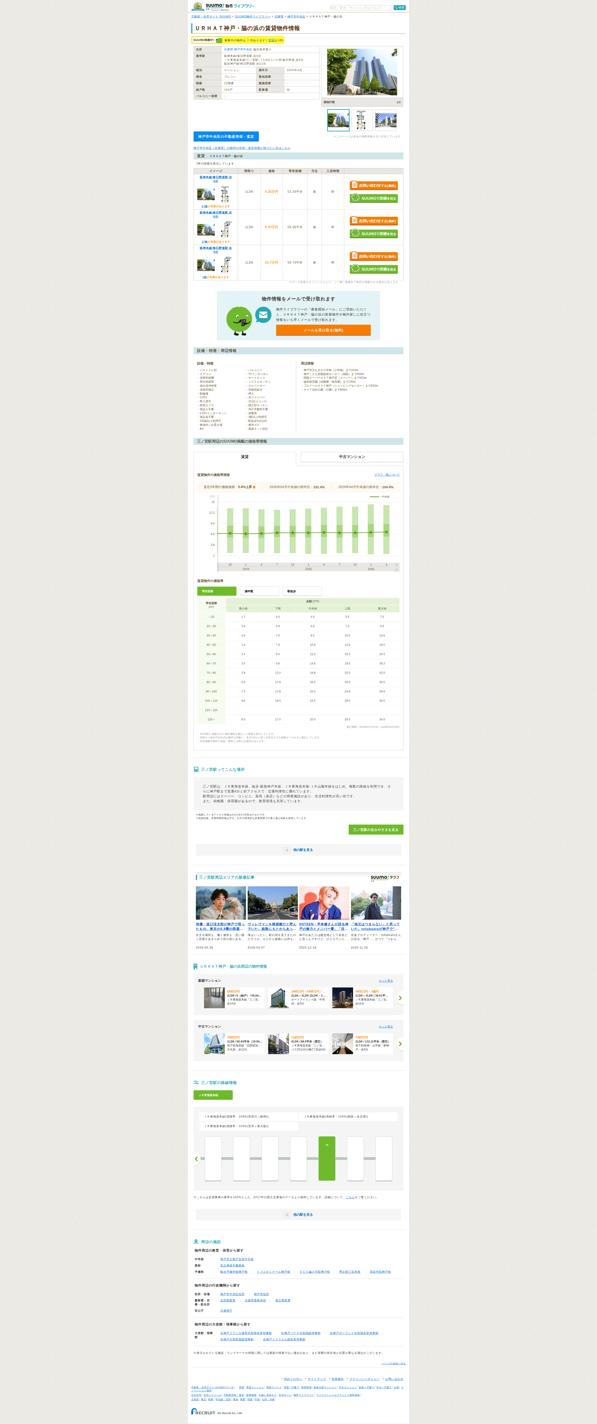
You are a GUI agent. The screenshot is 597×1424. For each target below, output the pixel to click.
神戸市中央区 (296, 16)
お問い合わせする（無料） (373, 186)
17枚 (205, 206)
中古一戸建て (384, 1387)
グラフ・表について (387, 474)
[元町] (355, 1158)
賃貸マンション (255, 1387)
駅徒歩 (292, 591)
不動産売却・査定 (234, 1395)
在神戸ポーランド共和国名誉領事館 (354, 1333)
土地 (396, 1387)
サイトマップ (317, 1379)
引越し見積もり (268, 1395)
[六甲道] (241, 1158)
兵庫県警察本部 (255, 1300)
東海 (235, 1399)
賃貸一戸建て (291, 1387)
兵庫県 (279, 16)
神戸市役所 (261, 1294)
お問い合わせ (394, 1379)
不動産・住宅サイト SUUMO (211, 16)
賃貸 (271, 40)
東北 (203, 1399)
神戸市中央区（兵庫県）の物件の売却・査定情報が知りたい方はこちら (242, 148)
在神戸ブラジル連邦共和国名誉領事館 (246, 1333)
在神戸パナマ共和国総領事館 (301, 1333)
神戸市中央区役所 (232, 1294)
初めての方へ (293, 1379)
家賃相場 (306, 1387)
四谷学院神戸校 (380, 1271)
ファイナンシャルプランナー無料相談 (338, 1395)
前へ (197, 1159)
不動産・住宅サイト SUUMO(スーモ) (213, 1387)
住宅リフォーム (213, 1395)
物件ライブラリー (304, 1395)
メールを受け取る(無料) (323, 330)
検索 (402, 7)
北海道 (195, 1399)
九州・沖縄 (268, 1399)
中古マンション (348, 1387)
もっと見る (386, 980)
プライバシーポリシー (364, 1379)
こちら (350, 1197)
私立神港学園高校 (232, 1265)
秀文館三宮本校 (350, 1271)
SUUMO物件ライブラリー (253, 16)
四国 (250, 1399)
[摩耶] (270, 1158)
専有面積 (207, 591)
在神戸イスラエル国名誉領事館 (284, 1339)
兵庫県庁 (226, 1310)
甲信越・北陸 (223, 1399)
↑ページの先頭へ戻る (393, 1363)
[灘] (298, 1158)
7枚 (204, 277)
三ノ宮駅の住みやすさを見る (376, 830)
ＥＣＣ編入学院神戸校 (315, 1271)
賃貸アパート (274, 1387)
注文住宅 (196, 1395)
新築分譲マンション (325, 1387)
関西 (242, 1399)
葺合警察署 (283, 1300)
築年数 (249, 591)
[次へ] (399, 998)
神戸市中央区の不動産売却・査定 (226, 136)
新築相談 (251, 1395)
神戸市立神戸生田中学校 (237, 1259)
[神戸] (384, 1158)
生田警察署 (228, 1300)
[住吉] (213, 1158)
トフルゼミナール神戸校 (273, 1271)
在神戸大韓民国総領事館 (237, 1339)
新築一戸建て (366, 1387)
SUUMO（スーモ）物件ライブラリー (223, 6)
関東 (210, 1399)
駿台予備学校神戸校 (234, 1271)
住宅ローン (285, 1395)
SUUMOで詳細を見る (373, 198)
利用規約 (338, 1379)
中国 (257, 1399)
